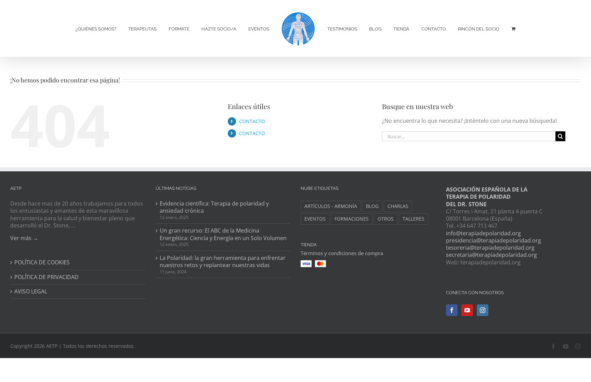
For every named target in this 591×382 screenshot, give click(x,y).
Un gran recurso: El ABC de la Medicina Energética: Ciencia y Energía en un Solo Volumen (223, 234)
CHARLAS (398, 206)
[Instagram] (482, 310)
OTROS (386, 218)
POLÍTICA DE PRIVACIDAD (46, 277)
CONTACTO (252, 121)
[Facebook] (452, 310)
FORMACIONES (351, 218)
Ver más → (24, 238)
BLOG (372, 206)
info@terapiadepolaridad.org (483, 233)
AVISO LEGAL (30, 291)
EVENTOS (315, 218)
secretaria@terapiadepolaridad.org (491, 255)
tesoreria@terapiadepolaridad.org (490, 247)
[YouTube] (467, 310)
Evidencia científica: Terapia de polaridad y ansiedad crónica (214, 207)
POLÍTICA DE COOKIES (42, 262)
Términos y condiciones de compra (342, 253)
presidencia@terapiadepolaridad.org (493, 240)
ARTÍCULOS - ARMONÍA (330, 206)
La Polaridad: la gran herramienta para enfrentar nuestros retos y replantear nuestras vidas (223, 261)
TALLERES (413, 218)
